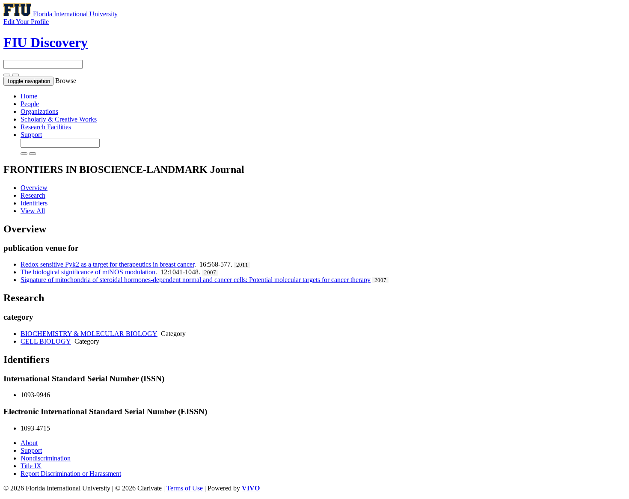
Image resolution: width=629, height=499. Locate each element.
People (30, 103)
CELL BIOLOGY (46, 341)
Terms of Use (185, 488)
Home (29, 96)
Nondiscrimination (46, 458)
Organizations (39, 111)
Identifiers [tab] (34, 203)
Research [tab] (33, 195)
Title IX (31, 465)
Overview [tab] (34, 187)
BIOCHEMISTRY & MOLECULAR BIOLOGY (89, 333)
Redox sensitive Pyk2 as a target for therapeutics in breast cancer (107, 264)
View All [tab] (33, 210)
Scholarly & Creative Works (59, 119)
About (29, 442)
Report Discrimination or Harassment (71, 473)
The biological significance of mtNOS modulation (88, 272)
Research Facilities (46, 127)
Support (31, 134)
